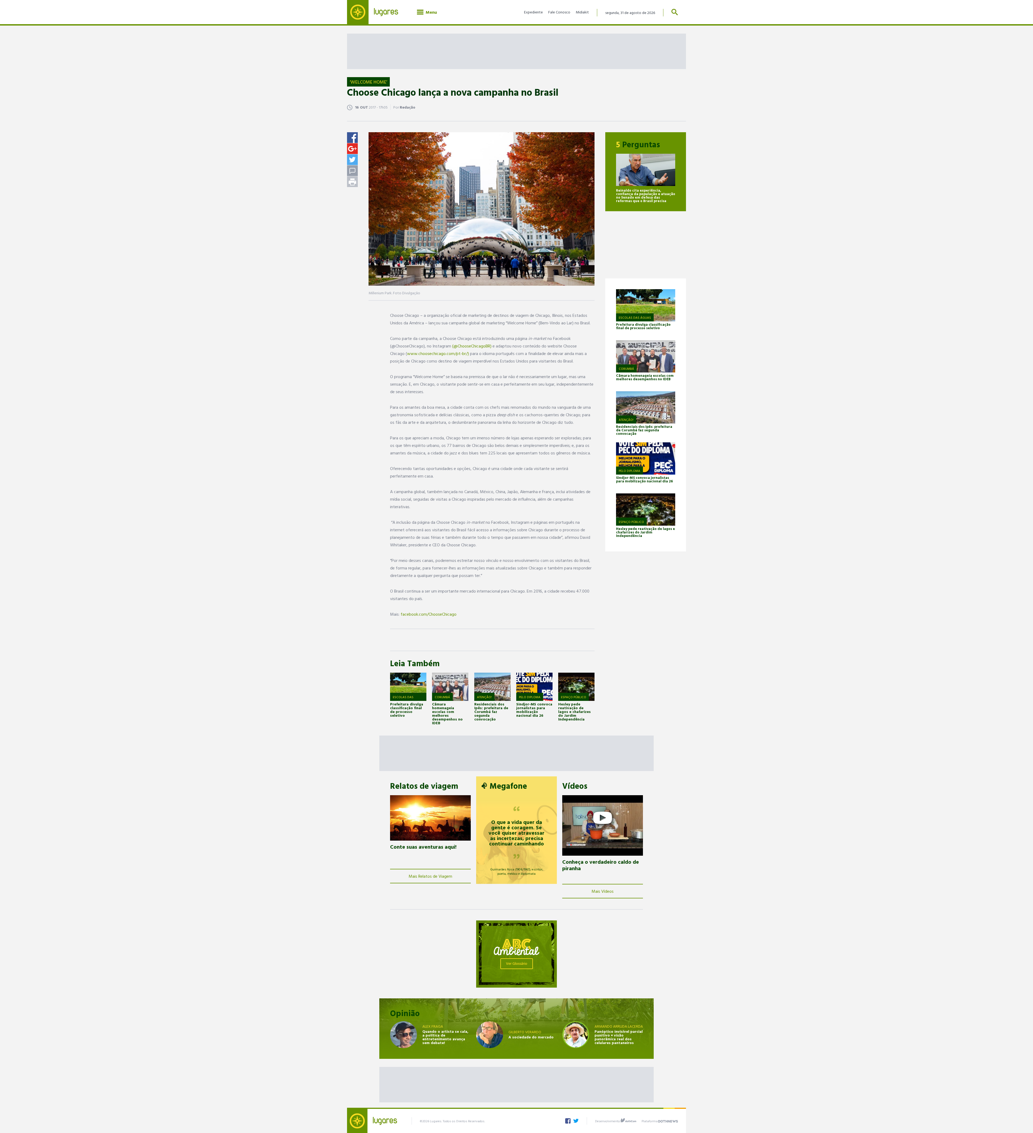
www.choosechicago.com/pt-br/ (437, 353)
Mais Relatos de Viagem (430, 876)
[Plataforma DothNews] (668, 1120)
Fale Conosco (559, 12)
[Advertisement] (516, 51)
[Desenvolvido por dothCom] (628, 1120)
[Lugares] (376, 12)
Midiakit (582, 12)
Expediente (533, 12)
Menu (430, 12)
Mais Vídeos (603, 891)
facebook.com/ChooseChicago (429, 614)
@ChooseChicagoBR (472, 346)
